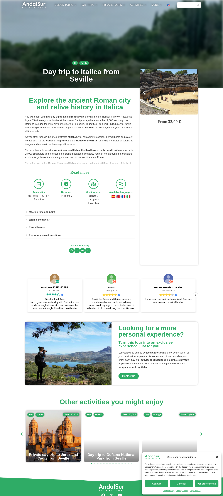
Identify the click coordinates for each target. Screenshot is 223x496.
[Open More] (160, 5)
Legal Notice (195, 490)
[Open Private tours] (124, 5)
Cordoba (157, 414)
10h (30, 414)
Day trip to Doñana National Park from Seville (53, 456)
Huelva (40, 414)
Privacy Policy (182, 490)
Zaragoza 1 (93, 199)
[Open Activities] (145, 5)
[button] (216, 457)
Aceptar (156, 483)
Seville (84, 63)
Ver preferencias (206, 483)
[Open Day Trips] (96, 5)
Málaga (99, 414)
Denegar (181, 483)
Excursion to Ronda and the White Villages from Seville (111, 456)
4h (75, 63)
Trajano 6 (93, 196)
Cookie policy (168, 490)
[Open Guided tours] (75, 5)
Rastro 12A (93, 203)
